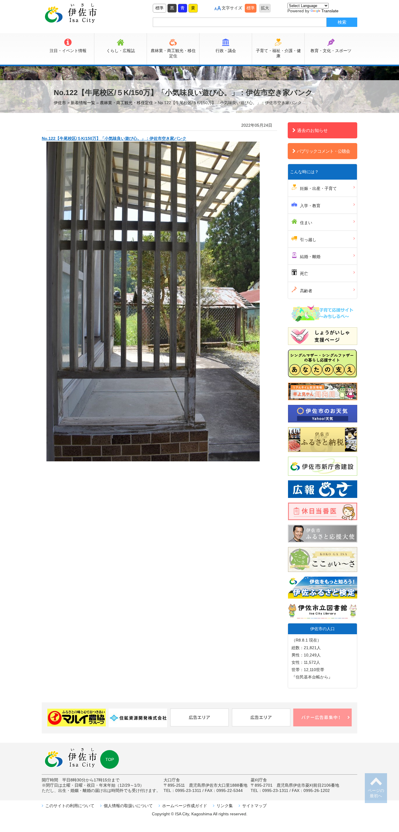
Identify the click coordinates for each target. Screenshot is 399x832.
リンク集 (224, 805)
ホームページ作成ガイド (184, 805)
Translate (330, 10)
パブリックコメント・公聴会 (323, 151)
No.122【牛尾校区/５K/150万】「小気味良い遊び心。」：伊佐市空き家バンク (114, 138)
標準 (159, 8)
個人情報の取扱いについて (128, 805)
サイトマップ (254, 805)
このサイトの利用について (69, 805)
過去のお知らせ (312, 130)
